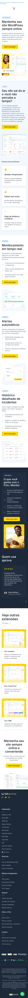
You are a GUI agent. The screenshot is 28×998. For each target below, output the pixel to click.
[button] (22, 601)
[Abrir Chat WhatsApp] (22, 994)
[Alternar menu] (14, 9)
